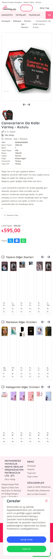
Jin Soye (39, 373)
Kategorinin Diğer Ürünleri (22, 387)
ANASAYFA (7, 15)
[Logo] (9, 8)
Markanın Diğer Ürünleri (20, 322)
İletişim (38, 2)
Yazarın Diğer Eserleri (18, 257)
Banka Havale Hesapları (12, 2)
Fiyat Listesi (32, 476)
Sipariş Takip (29, 2)
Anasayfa (31, 466)
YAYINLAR (21, 15)
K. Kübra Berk (4, 438)
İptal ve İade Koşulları (37, 494)
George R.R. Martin (22, 373)
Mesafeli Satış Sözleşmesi (38, 490)
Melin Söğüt (48, 373)
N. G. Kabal (10, 132)
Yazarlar (31, 469)
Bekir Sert (13, 373)
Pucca (4, 373)
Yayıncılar (31, 473)
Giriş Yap (44, 8)
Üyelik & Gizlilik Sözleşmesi (39, 487)
